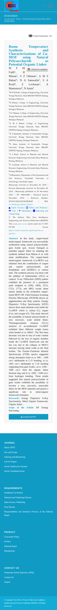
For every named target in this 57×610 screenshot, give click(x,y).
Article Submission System (15, 466)
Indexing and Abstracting (14, 457)
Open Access (17, 207)
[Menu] (49, 6)
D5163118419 (11, 16)
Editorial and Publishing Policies (17, 497)
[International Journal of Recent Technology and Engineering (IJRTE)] (23, 6)
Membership (9, 551)
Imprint (7, 582)
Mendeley (26, 211)
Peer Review (9, 507)
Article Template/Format (14, 471)
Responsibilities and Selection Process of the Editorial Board (28, 513)
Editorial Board (10, 546)
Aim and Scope (10, 452)
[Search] (42, 6)
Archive (7, 541)
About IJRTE (9, 447)
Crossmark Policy (11, 537)
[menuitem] (42, 6)
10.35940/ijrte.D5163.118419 (21, 204)
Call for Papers (10, 462)
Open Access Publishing (14, 502)
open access (22, 224)
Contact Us (9, 577)
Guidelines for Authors (13, 493)
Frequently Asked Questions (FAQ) (19, 572)
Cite (14, 211)
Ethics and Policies (37, 207)
